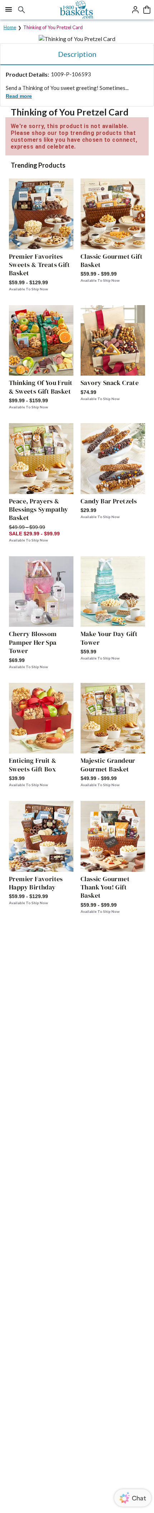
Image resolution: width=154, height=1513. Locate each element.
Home (10, 27)
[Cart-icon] (147, 9)
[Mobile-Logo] (77, 9)
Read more (19, 96)
